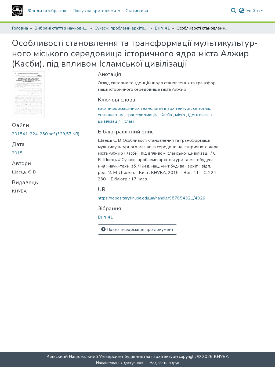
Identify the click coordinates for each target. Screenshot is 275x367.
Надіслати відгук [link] (164, 362)
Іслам (129, 121)
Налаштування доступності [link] (120, 362)
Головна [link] (20, 28)
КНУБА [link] (221, 356)
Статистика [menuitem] (137, 11)
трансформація (142, 115)
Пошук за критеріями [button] (94, 11)
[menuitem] (95, 10)
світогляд (203, 108)
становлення (111, 115)
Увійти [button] (254, 11)
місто (180, 115)
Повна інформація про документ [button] (139, 229)
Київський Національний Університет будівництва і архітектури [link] (112, 356)
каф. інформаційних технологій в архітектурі (144, 108)
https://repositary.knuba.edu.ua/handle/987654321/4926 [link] (151, 198)
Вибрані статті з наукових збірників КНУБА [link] (61, 28)
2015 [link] (17, 153)
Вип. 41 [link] (162, 28)
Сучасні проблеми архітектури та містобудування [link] (121, 28)
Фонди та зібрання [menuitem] (47, 11)
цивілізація (110, 121)
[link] (51, 134)
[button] (17, 10)
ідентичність (201, 115)
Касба (166, 115)
